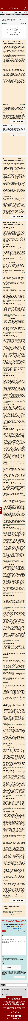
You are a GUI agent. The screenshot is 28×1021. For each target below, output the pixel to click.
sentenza (22, 163)
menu (2, 8)
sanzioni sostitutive (16, 185)
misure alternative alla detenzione (11, 186)
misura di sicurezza (15, 52)
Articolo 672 (13, 20)
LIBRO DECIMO (20, 19)
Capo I (8, 20)
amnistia (17, 46)
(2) (15, 48)
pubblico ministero (10, 182)
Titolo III (3, 20)
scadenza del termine (20, 204)
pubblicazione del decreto (19, 207)
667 (9, 48)
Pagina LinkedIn (19, 1011)
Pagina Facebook (13, 1011)
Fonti (3, 19)
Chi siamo (15, 1008)
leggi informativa (18, 959)
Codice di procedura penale (10, 19)
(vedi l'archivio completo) (14, 932)
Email (3, 935)
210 (9, 54)
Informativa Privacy (20, 1007)
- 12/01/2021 (13, 912)
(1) (14, 48)
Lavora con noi (14, 1009)
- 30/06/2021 (13, 914)
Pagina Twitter (16, 1011)
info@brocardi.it (13, 1007)
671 (22, 118)
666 (23, 114)
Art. (5, 23)
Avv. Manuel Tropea (18, 1002)
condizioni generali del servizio (10, 958)
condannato (14, 184)
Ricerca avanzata (27, 12)
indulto (23, 46)
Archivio (19, 1008)
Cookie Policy (9, 1008)
